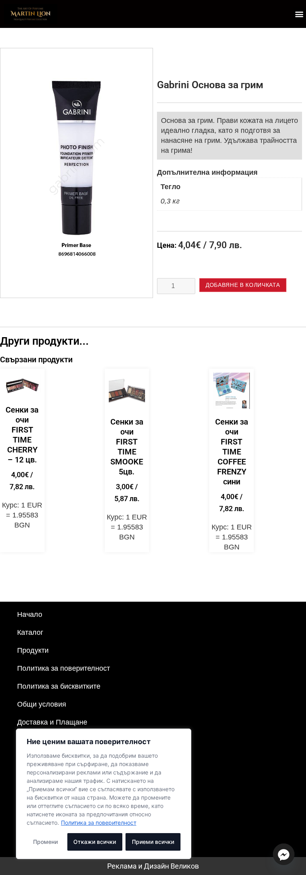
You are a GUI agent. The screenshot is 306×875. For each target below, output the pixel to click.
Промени (45, 841)
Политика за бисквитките (58, 686)
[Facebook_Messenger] (283, 854)
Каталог (30, 632)
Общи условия (41, 704)
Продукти (33, 650)
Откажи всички (94, 841)
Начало (29, 614)
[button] (299, 13)
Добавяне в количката (243, 285)
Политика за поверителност (98, 822)
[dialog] (103, 794)
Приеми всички (153, 841)
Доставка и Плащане (52, 722)
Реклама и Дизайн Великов (153, 866)
